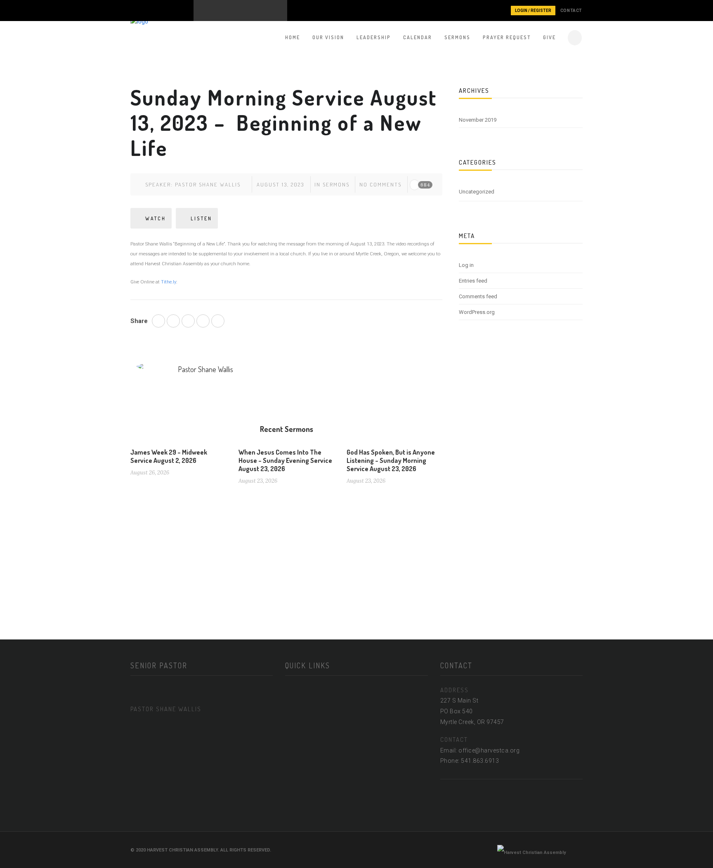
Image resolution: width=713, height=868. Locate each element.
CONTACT (571, 10)
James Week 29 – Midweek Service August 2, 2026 (168, 456)
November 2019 (477, 120)
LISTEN (201, 218)
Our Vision (328, 37)
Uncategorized (476, 192)
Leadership (373, 37)
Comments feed (478, 296)
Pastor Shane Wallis (208, 184)
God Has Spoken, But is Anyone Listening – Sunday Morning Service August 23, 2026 (391, 460)
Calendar (417, 37)
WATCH (155, 218)
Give (549, 37)
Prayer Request (507, 37)
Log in (466, 265)
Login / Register (533, 10)
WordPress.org (477, 312)
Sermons (457, 37)
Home (292, 37)
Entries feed (473, 281)
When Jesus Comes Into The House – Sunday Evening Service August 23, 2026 (285, 460)
